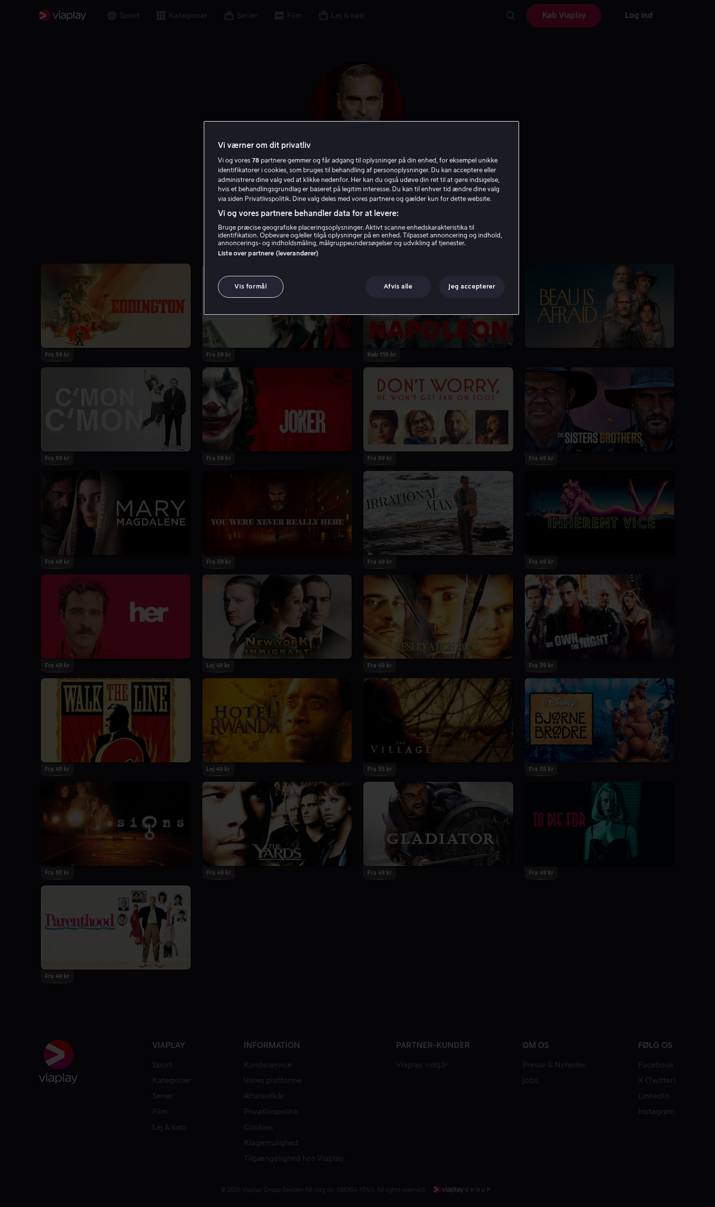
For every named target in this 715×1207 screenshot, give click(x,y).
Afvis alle (398, 286)
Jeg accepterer (471, 286)
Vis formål (250, 286)
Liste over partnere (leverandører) (268, 253)
